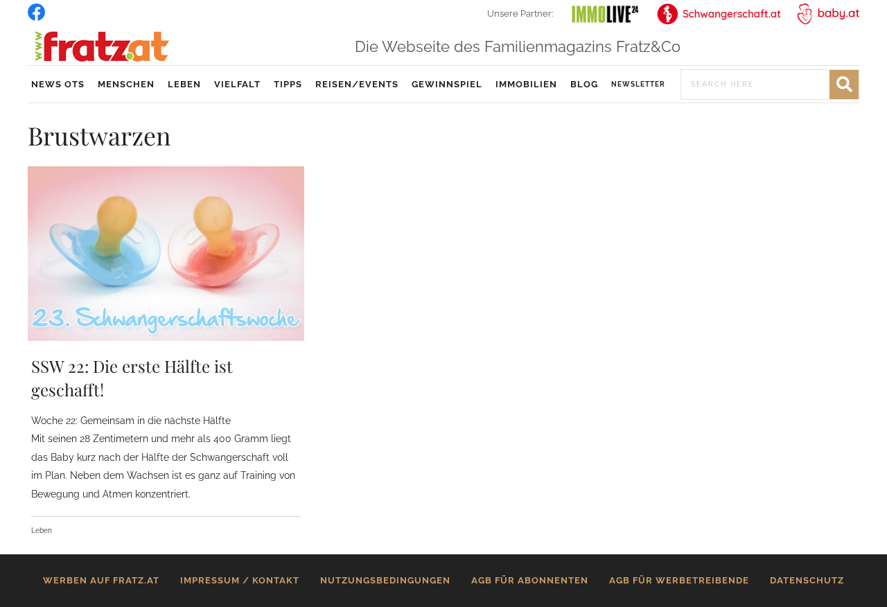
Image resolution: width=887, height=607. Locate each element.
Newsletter (638, 84)
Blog (584, 84)
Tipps (288, 84)
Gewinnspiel (447, 84)
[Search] (844, 84)
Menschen (126, 84)
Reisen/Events (356, 84)
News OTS (58, 84)
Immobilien (526, 84)
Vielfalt (237, 84)
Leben (184, 84)
